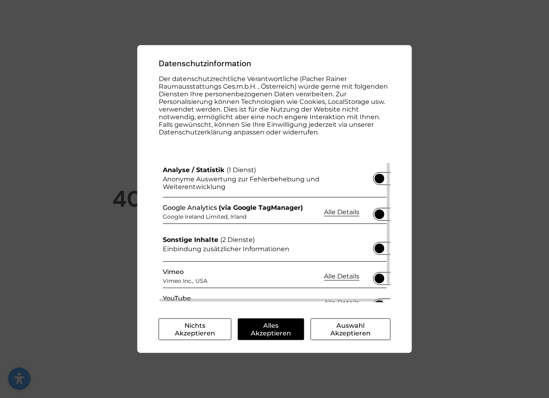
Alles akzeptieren (271, 329)
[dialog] (274, 199)
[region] (275, 232)
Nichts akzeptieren (195, 329)
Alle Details (341, 211)
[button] (379, 178)
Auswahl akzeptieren (350, 329)
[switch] (379, 176)
